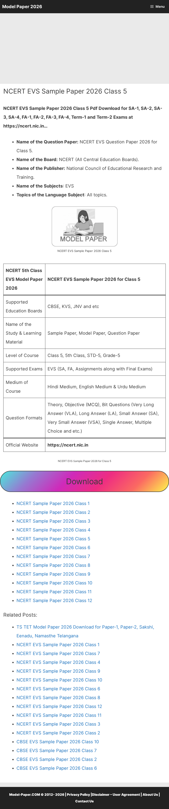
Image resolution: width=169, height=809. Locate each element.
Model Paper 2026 (22, 6)
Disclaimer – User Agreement (116, 794)
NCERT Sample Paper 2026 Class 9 (53, 574)
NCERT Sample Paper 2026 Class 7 (53, 556)
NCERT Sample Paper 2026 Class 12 (54, 600)
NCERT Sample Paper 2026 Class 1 (53, 503)
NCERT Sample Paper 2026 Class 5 (53, 538)
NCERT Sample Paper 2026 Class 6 (53, 547)
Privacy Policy (78, 794)
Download (84, 481)
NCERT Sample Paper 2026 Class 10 (54, 583)
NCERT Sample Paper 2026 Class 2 (53, 512)
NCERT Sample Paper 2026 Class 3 (53, 521)
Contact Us (84, 801)
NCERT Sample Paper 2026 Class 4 (53, 530)
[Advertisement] (84, 48)
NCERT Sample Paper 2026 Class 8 (53, 565)
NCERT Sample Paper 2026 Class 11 (54, 591)
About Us (150, 794)
